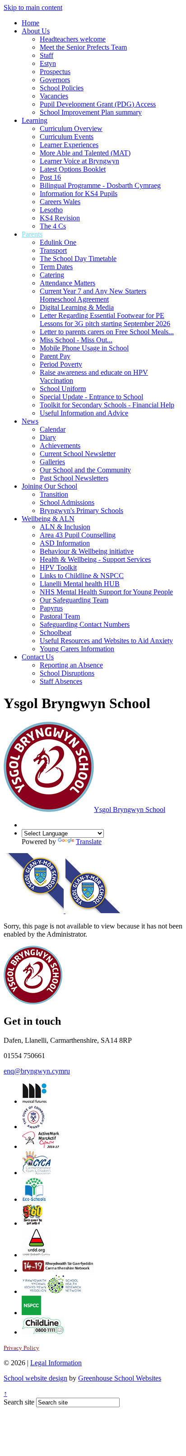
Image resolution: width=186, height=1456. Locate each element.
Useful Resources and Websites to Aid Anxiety (106, 640)
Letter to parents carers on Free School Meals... (107, 332)
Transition (54, 494)
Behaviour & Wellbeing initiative (87, 551)
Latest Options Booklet (73, 169)
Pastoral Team (60, 616)
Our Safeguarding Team (74, 600)
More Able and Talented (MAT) (85, 153)
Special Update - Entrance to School (91, 397)
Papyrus (51, 608)
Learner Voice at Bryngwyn (79, 161)
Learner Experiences (69, 145)
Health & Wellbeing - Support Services (95, 559)
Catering (52, 275)
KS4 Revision (60, 218)
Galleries (52, 462)
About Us (36, 31)
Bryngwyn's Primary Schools (81, 510)
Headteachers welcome (73, 39)
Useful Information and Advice (84, 413)
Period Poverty (61, 364)
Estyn (48, 63)
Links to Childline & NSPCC (82, 575)
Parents (32, 234)
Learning (34, 120)
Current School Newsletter (78, 453)
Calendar (52, 429)
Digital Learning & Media (77, 307)
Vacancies (54, 96)
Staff (46, 55)
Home (30, 23)
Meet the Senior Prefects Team (83, 47)
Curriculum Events (66, 136)
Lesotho (51, 210)
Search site (19, 1402)
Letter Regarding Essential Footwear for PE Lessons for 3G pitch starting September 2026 (105, 319)
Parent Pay (55, 356)
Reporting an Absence (71, 665)
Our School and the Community (85, 470)
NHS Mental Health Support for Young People (106, 592)
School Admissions (67, 502)
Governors (55, 80)
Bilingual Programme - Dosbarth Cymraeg (100, 185)
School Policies (62, 88)
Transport (53, 250)
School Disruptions (67, 673)
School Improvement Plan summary (91, 112)
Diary (48, 437)
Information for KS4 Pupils (78, 193)
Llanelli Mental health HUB (80, 584)
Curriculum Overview (71, 128)
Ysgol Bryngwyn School (129, 809)
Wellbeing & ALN (48, 519)
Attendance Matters (67, 283)
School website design (35, 1378)
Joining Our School (49, 486)
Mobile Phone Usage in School (84, 348)
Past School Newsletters (74, 478)
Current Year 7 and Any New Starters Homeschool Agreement (93, 295)
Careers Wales (60, 201)
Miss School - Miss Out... (76, 340)
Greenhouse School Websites (119, 1378)
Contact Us (38, 657)
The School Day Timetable (78, 258)
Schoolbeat (55, 632)
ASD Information (65, 543)
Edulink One (58, 242)
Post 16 (50, 177)
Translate (89, 841)
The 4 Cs (53, 226)
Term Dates (56, 267)
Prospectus (55, 71)
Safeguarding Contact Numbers (85, 624)
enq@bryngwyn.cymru (37, 1071)
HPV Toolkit (58, 567)
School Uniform (63, 388)
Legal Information (56, 1363)
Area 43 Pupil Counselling (78, 535)
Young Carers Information (77, 649)
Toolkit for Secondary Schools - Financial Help (107, 405)
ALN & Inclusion (65, 527)
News (30, 421)
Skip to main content (33, 7)
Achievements (60, 445)
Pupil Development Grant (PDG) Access (98, 104)
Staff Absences (61, 681)
